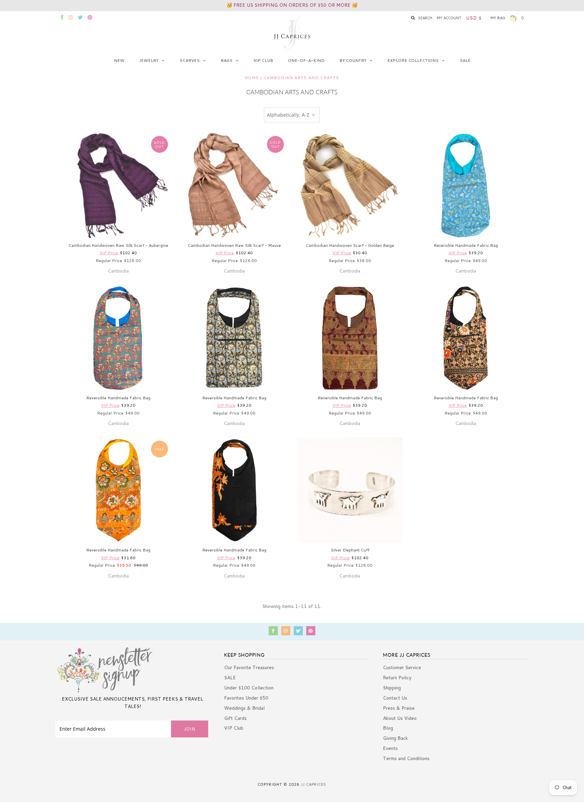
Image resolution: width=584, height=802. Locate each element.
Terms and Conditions (406, 758)
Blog (388, 728)
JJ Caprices (313, 784)
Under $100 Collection (248, 687)
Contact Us (395, 697)
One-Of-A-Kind (306, 60)
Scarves (189, 60)
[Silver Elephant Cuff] (350, 489)
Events (390, 748)
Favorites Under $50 (246, 697)
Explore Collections (413, 60)
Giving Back (395, 738)
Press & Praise (399, 708)
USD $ (474, 18)
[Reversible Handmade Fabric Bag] (466, 186)
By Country (352, 60)
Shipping (392, 687)
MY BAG (507, 18)
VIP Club (263, 60)
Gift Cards (235, 718)
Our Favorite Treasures (249, 667)
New (119, 60)
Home (252, 77)
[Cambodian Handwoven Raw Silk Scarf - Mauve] (234, 186)
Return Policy (397, 677)
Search (425, 18)
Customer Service (402, 667)
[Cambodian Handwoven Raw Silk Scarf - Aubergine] (118, 186)
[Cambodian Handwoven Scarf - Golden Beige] (350, 186)
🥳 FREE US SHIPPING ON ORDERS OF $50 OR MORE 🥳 (292, 5)
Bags (227, 60)
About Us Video (400, 718)
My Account (449, 18)
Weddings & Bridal (244, 708)
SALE (465, 60)
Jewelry (149, 60)
